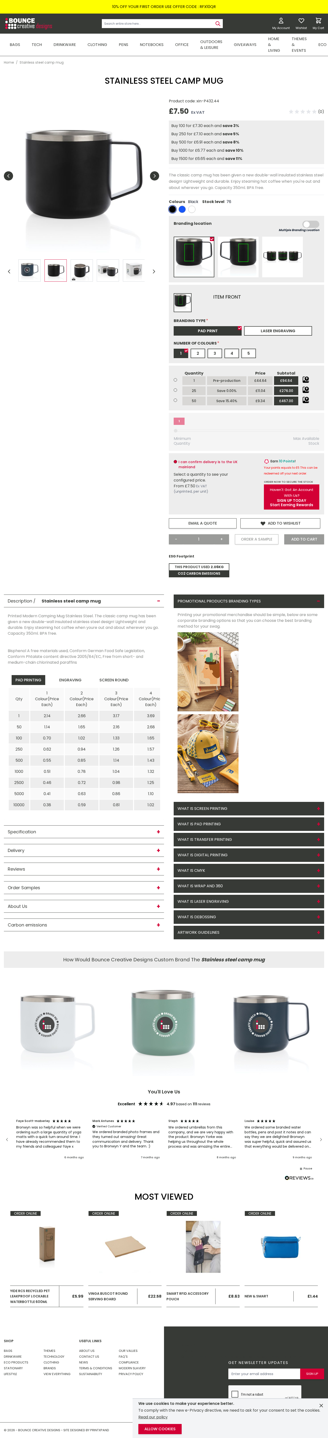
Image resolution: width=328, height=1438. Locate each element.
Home (9, 62)
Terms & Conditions (95, 1368)
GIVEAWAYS (245, 44)
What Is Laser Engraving (203, 901)
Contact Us (89, 1356)
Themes (49, 1350)
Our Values (128, 1350)
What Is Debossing (197, 917)
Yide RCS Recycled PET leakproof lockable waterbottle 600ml (30, 1296)
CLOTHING (97, 44)
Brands (50, 1368)
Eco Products (16, 1362)
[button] (306, 112)
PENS (123, 44)
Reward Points (188, 1348)
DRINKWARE (64, 44)
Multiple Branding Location (299, 230)
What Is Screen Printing (202, 808)
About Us (87, 1350)
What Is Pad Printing (199, 824)
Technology (54, 1356)
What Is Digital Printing (203, 855)
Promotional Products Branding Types (219, 601)
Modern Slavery (132, 1368)
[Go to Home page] (28, 23)
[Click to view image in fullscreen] (81, 176)
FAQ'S (123, 1356)
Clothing (51, 1362)
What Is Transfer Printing (205, 839)
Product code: (182, 101)
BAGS (15, 44)
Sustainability (90, 1374)
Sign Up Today (291, 500)
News (83, 1362)
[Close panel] (321, 1405)
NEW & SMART (256, 1296)
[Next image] (154, 176)
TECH (37, 44)
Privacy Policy (131, 1374)
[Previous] (9, 271)
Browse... (305, 379)
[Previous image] (8, 176)
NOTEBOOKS (152, 44)
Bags (8, 1350)
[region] (164, 1139)
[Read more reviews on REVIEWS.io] (299, 1179)
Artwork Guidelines (198, 932)
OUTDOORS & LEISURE (211, 44)
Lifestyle (10, 1374)
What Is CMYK (191, 870)
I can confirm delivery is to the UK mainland (208, 464)
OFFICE (182, 44)
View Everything (57, 1374)
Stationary (13, 1368)
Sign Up (312, 1373)
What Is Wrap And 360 (200, 886)
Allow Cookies (160, 1429)
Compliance (129, 1362)
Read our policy (153, 1417)
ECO (322, 44)
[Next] (154, 271)
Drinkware (13, 1356)
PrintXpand (291, 1357)
